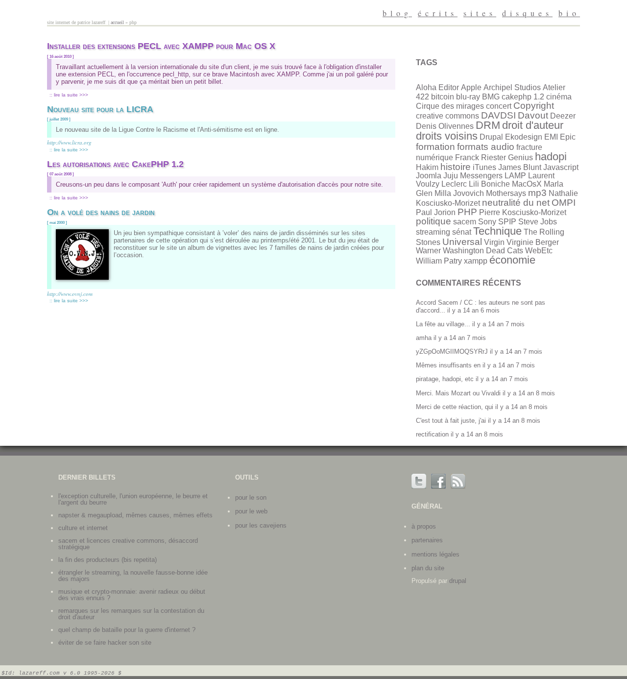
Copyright (533, 105)
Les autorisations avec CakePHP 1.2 (115, 164)
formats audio (485, 147)
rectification (432, 434)
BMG (491, 97)
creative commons (447, 116)
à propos (423, 526)
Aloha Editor (437, 87)
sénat (461, 232)
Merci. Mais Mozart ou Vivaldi (458, 393)
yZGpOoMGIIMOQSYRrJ (452, 351)
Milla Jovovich (459, 193)
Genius (520, 157)
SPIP (507, 222)
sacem (464, 222)
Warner (428, 250)
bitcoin (442, 97)
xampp (475, 261)
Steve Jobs (537, 222)
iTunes (484, 167)
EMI (551, 137)
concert (498, 106)
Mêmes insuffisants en (448, 365)
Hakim (427, 167)
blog (397, 13)
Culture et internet (83, 528)
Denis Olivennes (445, 126)
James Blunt (519, 167)
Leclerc (454, 184)
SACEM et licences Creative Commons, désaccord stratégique (128, 544)
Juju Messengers (473, 175)
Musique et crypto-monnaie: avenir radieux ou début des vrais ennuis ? (131, 595)
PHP (467, 212)
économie (512, 260)
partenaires (427, 540)
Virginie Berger (532, 242)
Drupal (491, 137)
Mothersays (506, 193)
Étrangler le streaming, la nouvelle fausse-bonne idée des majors (133, 575)
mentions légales (435, 554)
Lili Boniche (489, 184)
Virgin (494, 242)
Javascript (561, 167)
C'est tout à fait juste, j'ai (451, 420)
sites (479, 13)
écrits (438, 13)
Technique (497, 231)
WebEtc (539, 250)
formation (435, 147)
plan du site (427, 568)
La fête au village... (443, 324)
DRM (488, 125)
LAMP (515, 175)
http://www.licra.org (69, 142)
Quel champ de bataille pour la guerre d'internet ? (126, 629)
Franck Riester (480, 157)
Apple (471, 87)
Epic (568, 137)
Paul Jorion (436, 212)
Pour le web (251, 511)
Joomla (428, 175)
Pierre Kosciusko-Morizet (522, 212)
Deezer (563, 116)
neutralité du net (516, 202)
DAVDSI (498, 115)
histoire (455, 167)
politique (433, 221)
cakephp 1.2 (523, 97)
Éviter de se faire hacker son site (104, 642)
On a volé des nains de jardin (101, 212)
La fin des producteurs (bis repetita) (107, 559)
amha (424, 337)
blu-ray (468, 97)
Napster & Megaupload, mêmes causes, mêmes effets (135, 515)
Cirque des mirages (450, 106)
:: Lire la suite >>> (68, 94)
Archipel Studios (512, 87)
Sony (487, 222)
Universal (462, 242)
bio (569, 13)
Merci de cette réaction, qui (454, 407)
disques (527, 13)
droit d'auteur (532, 125)
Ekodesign (523, 137)
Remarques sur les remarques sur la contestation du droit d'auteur (131, 614)
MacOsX (527, 184)
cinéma (559, 97)
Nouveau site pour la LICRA (100, 109)
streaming (433, 232)
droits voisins (447, 136)
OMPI (564, 202)
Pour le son (250, 497)
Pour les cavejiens (261, 525)
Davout (533, 115)
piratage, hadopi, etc (445, 379)
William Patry (439, 261)
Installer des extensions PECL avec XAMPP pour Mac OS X (161, 46)
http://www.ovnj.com (70, 293)
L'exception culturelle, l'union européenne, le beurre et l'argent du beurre (133, 499)
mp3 (537, 193)
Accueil (117, 22)
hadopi (551, 156)
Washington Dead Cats (483, 250)
